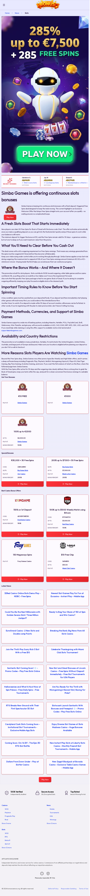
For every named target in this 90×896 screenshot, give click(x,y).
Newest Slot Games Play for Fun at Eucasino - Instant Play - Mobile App (67, 595)
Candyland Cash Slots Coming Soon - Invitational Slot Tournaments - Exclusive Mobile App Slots (22, 727)
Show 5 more (6, 823)
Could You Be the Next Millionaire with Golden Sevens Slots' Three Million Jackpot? (22, 615)
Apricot (7, 844)
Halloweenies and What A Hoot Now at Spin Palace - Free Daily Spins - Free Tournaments (22, 690)
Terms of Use (83, 889)
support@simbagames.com (11, 330)
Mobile (52, 809)
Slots (3, 830)
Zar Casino (21, 474)
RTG (6, 837)
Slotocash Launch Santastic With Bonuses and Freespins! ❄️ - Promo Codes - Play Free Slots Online (67, 708)
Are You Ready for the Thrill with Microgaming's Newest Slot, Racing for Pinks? (67, 690)
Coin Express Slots (46, 183)
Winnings (53, 820)
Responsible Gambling (68, 889)
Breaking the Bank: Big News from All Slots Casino (67, 632)
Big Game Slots (23, 470)
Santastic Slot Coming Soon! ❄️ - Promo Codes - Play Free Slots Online (22, 669)
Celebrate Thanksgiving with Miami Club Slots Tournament (67, 651)
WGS (6, 809)
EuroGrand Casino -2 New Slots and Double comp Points (22, 632)
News (17, 13)
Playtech (8, 813)
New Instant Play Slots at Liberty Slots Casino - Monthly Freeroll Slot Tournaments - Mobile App (67, 746)
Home (7, 13)
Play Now (10, 217)
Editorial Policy (53, 889)
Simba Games (77, 353)
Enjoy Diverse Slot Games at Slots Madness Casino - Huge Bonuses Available (67, 727)
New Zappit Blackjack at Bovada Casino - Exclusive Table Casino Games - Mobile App (67, 764)
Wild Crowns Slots (24, 183)
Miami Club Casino (68, 568)
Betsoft (7, 840)
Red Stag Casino (68, 524)
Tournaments (54, 813)
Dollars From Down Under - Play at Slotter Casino (22, 763)
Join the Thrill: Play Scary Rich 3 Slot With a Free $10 (22, 651)
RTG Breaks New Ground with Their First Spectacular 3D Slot (22, 707)
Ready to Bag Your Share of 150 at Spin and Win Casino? (67, 613)
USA (51, 816)
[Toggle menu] (4, 5)
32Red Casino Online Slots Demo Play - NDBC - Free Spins (22, 595)
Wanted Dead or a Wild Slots (72, 183)
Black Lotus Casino (69, 474)
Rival (6, 820)
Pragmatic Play (10, 816)
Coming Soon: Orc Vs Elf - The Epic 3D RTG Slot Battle (22, 744)
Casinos (4, 805)
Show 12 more (52, 823)
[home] (48, 8)
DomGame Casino (24, 520)
